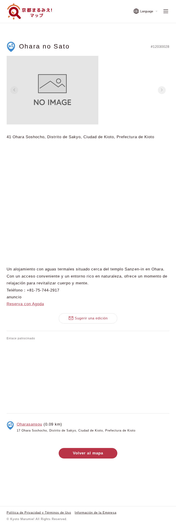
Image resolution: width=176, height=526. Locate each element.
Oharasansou (29, 424)
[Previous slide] (14, 90)
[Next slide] (162, 90)
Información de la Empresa (95, 512)
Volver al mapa (88, 453)
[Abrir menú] (165, 11)
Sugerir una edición (91, 318)
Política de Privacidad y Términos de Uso (39, 512)
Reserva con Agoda (25, 304)
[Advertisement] (88, 376)
